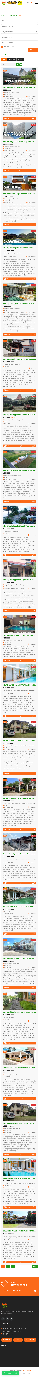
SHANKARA (18, 1340)
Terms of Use (26, 1374)
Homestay (7, 1075)
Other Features (9, 47)
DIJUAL (20, 59)
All (4, 59)
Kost (5, 861)
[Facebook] (11, 1319)
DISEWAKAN (12, 59)
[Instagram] (7, 1319)
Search (33, 50)
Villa (10, 94)
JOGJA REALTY (30, 1340)
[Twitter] (3, 1319)
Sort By (5, 64)
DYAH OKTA (6, 1340)
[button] (10, 1373)
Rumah (6, 94)
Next (34, 1266)
